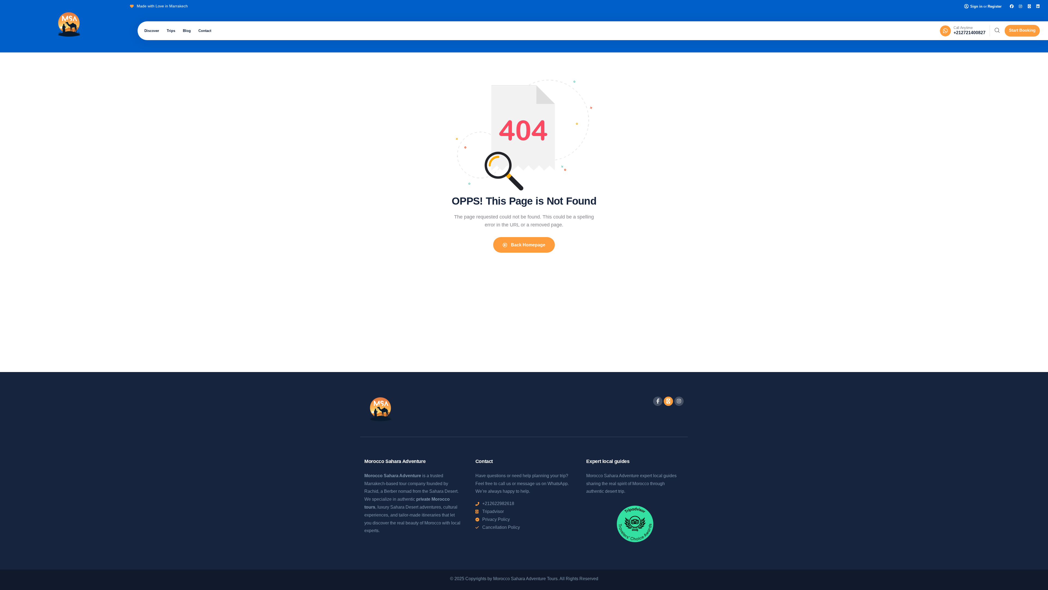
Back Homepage (527, 245)
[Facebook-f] (657, 401)
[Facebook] (1012, 6)
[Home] (68, 25)
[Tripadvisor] (1029, 6)
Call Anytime (963, 28)
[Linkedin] (1038, 6)
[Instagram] (1020, 6)
